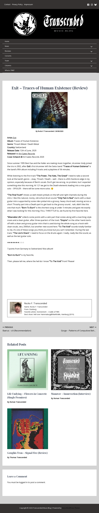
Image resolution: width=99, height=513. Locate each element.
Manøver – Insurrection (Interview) (70, 393)
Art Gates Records (27, 153)
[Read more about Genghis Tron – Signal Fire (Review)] (27, 428)
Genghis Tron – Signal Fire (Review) (27, 452)
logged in (23, 482)
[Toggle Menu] (91, 47)
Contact (7, 4)
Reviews (8, 51)
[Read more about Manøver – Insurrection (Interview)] (71, 369)
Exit (14, 137)
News (7, 46)
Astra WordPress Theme (71, 508)
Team (7, 61)
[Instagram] (92, 5)
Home (7, 41)
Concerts (8, 56)
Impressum (28, 4)
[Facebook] (88, 5)
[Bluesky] (95, 5)
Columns (8, 65)
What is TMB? (9, 70)
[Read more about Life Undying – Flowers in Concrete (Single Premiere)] (27, 369)
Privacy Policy (17, 4)
